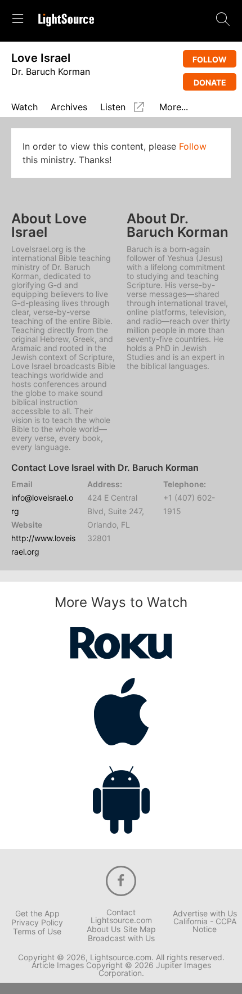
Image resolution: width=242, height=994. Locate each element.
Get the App (37, 913)
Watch (24, 107)
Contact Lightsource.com (121, 916)
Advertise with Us (205, 913)
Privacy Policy (37, 922)
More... (173, 107)
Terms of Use (37, 931)
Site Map (139, 929)
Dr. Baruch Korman (50, 71)
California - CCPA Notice (204, 925)
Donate (210, 82)
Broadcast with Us (121, 938)
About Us (103, 929)
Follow (209, 59)
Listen (113, 107)
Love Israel (40, 58)
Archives (69, 107)
